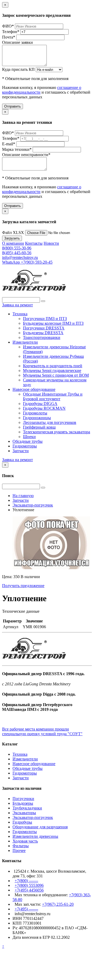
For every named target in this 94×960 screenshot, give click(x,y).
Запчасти (21, 451)
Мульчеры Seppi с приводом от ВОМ (56, 375)
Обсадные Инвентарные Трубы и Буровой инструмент (53, 396)
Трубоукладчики (27, 808)
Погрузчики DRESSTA (43, 328)
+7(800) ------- (26, 880)
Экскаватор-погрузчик (33, 817)
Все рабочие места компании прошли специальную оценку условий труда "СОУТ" (42, 731)
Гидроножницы (37, 417)
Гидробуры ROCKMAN (44, 408)
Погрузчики (23, 798)
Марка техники (17, 149)
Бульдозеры (23, 803)
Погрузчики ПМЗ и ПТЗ (45, 318)
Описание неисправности (26, 154)
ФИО (8, 26)
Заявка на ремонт (17, 305)
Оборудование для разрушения (40, 827)
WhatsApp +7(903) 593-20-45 (27, 262)
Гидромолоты (35, 413)
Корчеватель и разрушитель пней (52, 366)
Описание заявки (17, 42)
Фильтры (21, 846)
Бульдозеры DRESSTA (43, 332)
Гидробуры (22, 822)
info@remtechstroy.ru (20, 257)
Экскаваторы (24, 812)
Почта (8, 37)
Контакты (34, 243)
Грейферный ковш (39, 427)
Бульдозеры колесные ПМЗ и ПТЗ (53, 323)
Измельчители (25, 342)
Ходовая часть (25, 841)
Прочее (19, 850)
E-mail (8, 144)
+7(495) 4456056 (29, 890)
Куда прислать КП (18, 69)
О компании (13, 243)
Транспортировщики (41, 337)
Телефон (10, 31)
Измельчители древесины (35, 836)
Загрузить (12, 238)
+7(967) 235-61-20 (58, 904)
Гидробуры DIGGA (40, 403)
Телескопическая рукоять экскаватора (56, 432)
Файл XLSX (13, 232)
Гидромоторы (25, 446)
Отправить (12, 106)
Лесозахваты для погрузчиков (49, 422)
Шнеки (29, 436)
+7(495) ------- (26, 909)
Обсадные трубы (28, 441)
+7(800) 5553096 (29, 885)
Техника (20, 314)
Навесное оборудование (34, 389)
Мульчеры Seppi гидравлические (52, 370)
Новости (51, 243)
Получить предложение (23, 585)
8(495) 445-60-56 (16, 252)
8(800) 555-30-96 (16, 248)
